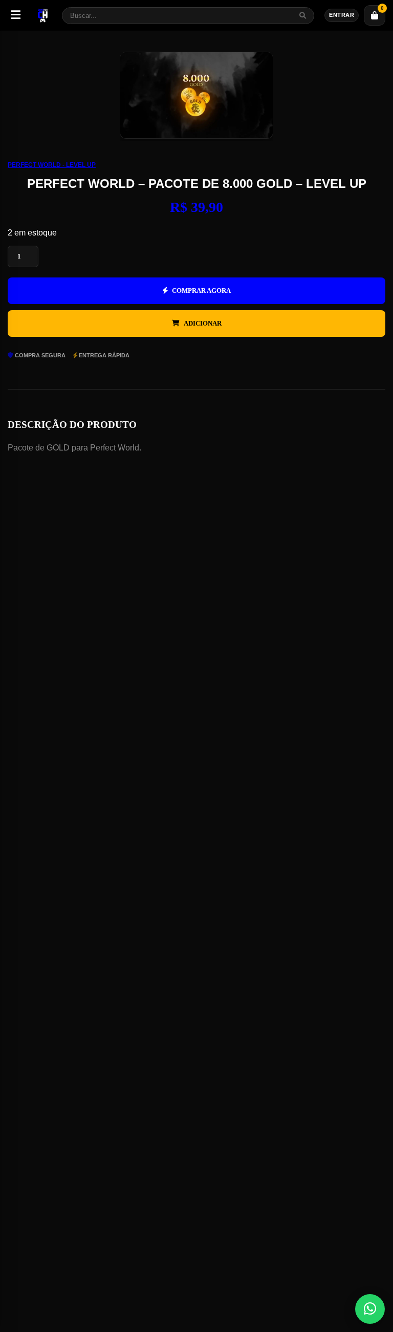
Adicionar (203, 323)
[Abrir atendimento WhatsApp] (370, 1309)
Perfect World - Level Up (52, 164)
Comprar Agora (201, 290)
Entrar (341, 15)
